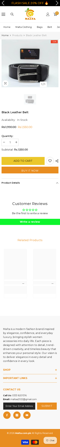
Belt (49, 27)
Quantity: (7, 136)
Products (17, 35)
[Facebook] (7, 415)
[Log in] (48, 14)
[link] (15, 282)
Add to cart (23, 160)
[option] (30, 63)
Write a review (30, 221)
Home (6, 27)
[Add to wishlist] (50, 161)
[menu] (3, 14)
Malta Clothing (23, 27)
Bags (39, 27)
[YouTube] (27, 415)
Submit (47, 406)
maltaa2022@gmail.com (23, 399)
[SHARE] (56, 161)
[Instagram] (17, 415)
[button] (3, 3)
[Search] (12, 14)
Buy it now (30, 170)
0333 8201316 (19, 395)
